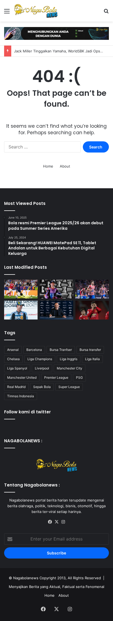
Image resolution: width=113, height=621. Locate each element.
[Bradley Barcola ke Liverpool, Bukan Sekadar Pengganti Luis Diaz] (21, 289)
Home (48, 166)
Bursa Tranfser (61, 350)
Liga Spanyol (17, 368)
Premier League (56, 377)
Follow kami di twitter (27, 412)
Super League (69, 387)
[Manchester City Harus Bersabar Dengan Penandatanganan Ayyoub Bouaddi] (56, 310)
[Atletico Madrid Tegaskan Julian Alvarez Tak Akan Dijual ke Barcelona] (92, 289)
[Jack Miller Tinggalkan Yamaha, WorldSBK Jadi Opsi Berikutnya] (56, 289)
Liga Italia (92, 359)
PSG (79, 377)
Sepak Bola (42, 387)
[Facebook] (50, 522)
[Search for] (106, 13)
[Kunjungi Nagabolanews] (56, 33)
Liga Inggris (68, 359)
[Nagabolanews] (36, 11)
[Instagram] (63, 522)
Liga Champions (39, 359)
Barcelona (34, 350)
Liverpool (42, 368)
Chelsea (13, 359)
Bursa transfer (90, 350)
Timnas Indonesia (20, 396)
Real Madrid (16, 387)
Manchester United (21, 377)
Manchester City (69, 368)
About (65, 166)
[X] (56, 522)
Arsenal (13, 350)
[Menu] (7, 13)
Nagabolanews (25, 578)
